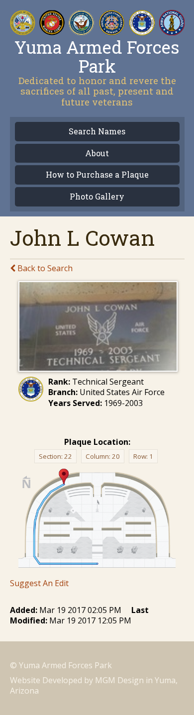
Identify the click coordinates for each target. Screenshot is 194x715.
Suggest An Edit (39, 583)
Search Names (97, 131)
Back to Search (44, 268)
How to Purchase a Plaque (97, 175)
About (97, 153)
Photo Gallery (97, 197)
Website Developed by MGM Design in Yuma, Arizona (94, 685)
